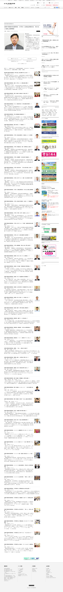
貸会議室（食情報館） (49, 576)
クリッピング (46, 2)
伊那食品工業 (43, 112)
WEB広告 (15, 0)
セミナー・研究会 (38, 0)
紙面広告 (33, 569)
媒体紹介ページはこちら (45, 143)
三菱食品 (23, 69)
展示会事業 (34, 570)
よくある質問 (20, 571)
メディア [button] (32, 7)
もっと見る (37, 7)
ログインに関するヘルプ (22, 63)
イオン (51, 115)
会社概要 (47, 568)
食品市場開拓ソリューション (51, 0)
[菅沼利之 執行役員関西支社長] (14, 41)
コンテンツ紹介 (20, 568)
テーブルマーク (44, 115)
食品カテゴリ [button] (11, 7)
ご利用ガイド (20, 570)
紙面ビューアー (40, 2)
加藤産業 (50, 112)
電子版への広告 (34, 568)
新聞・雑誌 (27, 0)
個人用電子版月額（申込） (8, 569)
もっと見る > (57, 36)
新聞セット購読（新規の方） (8, 578)
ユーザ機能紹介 (20, 569)
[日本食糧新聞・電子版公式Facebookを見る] (57, 7)
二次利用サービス (21, 0)
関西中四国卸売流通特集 (20, 68)
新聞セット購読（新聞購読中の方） (9, 577)
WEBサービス (10, 0)
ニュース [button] (5, 7)
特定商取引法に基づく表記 (22, 574)
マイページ (32, 585)
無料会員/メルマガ (7, 579)
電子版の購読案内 (7, 568)
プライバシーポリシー (21, 573)
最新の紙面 (51, 2)
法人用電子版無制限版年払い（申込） (10, 576)
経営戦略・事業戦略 (14, 69)
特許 (48, 115)
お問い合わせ (6, 580)
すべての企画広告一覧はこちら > (53, 134)
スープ (53, 112)
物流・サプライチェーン (8, 69)
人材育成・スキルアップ (12, 68)
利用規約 (19, 572)
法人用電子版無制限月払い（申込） (9, 575)
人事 (55, 111)
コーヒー (54, 115)
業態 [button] (15, 7)
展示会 (44, 0)
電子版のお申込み (48, 5)
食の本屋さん (32, 0)
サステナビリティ (26, 68)
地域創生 (20, 69)
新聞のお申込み (55, 5)
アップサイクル (32, 68)
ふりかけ (43, 111)
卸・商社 (8, 31)
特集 (19, 7)
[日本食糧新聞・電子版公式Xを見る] (59, 7)
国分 (56, 112)
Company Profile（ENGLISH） (51, 577)
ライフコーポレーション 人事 (49, 111)
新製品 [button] (22, 7)
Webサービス (48, 569)
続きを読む (30, 58)
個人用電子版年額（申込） (8, 570)
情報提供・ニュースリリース (22, 575)
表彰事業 (47, 574)
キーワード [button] (27, 7)
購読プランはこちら (14, 58)
